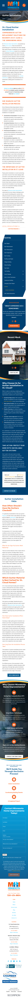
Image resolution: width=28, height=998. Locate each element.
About (14, 904)
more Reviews (14, 325)
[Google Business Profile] (14, 961)
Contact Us (14, 918)
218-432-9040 (14, 942)
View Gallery (14, 372)
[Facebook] (8, 961)
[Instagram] (11, 961)
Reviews (14, 912)
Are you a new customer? (8, 839)
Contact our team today (14, 756)
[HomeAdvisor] (17, 961)
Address (4, 835)
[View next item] (15, 321)
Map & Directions (14, 932)
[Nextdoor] (19, 961)
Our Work (14, 915)
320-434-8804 (14, 895)
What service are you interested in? (10, 843)
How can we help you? (7, 848)
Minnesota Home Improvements (11, 43)
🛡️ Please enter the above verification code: (12, 857)
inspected (4, 515)
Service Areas (14, 907)
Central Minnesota (10, 51)
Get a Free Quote (14, 675)
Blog (14, 910)
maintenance (13, 517)
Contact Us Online (9, 491)
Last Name (5, 822)
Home (14, 902)
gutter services (8, 45)
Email (4, 830)
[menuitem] (14, 243)
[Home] (13, 5)
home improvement (8, 401)
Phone (4, 826)
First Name (5, 817)
